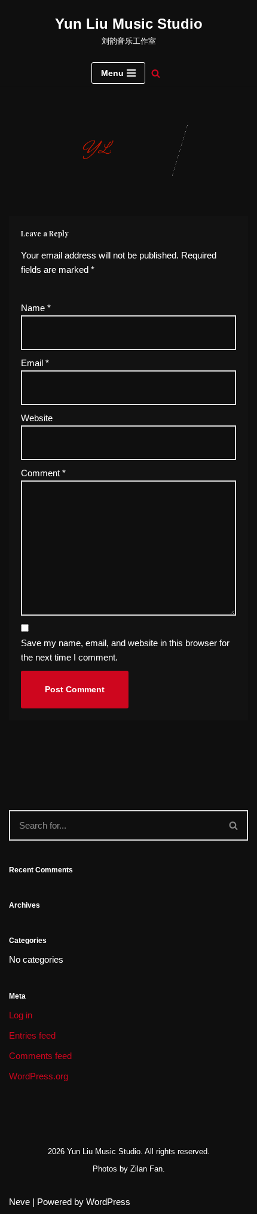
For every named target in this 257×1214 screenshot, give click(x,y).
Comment (43, 473)
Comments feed (40, 1056)
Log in (20, 1015)
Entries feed (32, 1035)
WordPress (108, 1202)
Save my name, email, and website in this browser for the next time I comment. (125, 650)
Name (36, 308)
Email (35, 363)
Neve (19, 1202)
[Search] (155, 73)
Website (37, 418)
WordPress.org (38, 1076)
